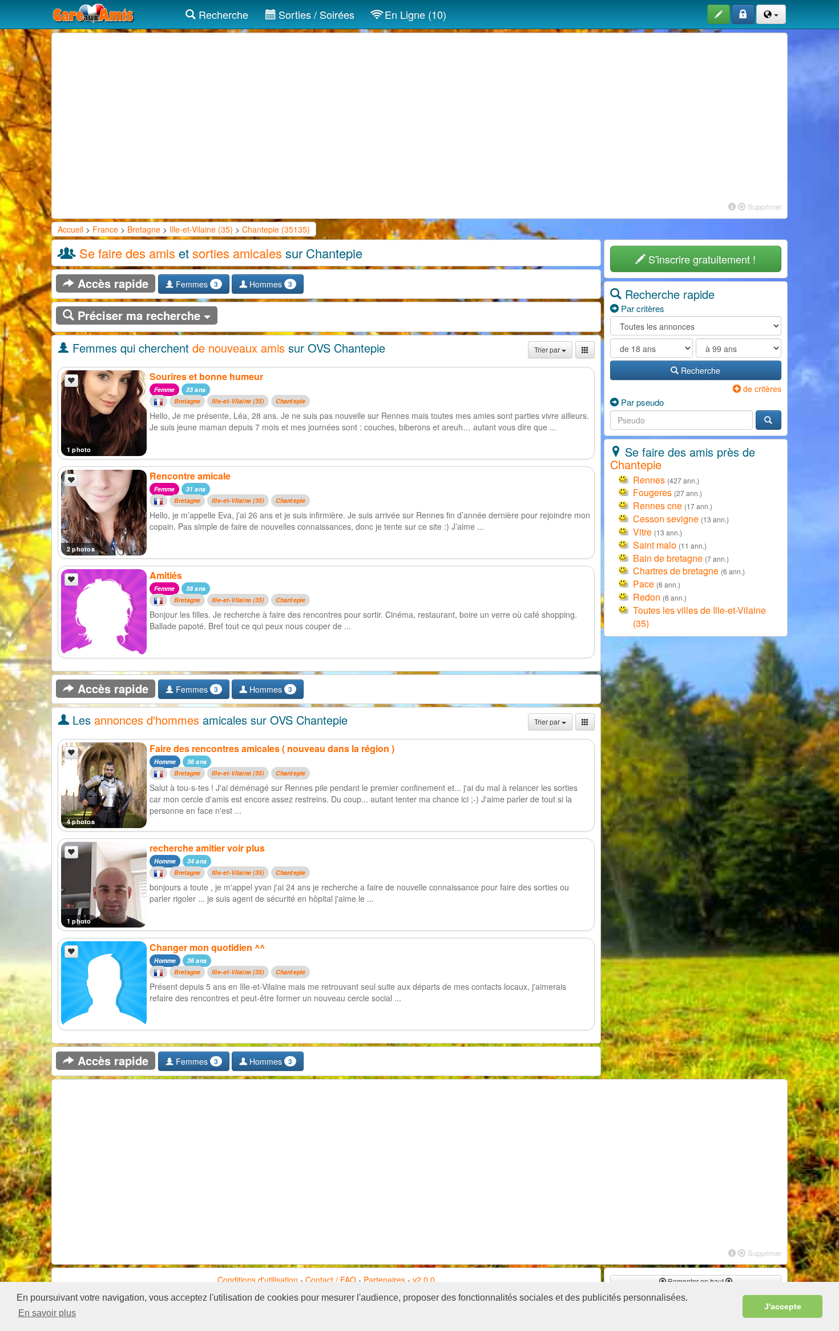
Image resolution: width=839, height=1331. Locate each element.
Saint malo (654, 544)
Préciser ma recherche (139, 315)
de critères (761, 388)
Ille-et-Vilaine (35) (201, 229)
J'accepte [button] (782, 1306)
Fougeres (652, 492)
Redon (646, 596)
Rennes (649, 479)
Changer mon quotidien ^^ (207, 947)
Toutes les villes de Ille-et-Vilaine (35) (699, 616)
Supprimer (763, 206)
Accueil (70, 229)
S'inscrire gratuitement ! (701, 258)
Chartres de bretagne (676, 570)
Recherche (222, 14)
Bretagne (143, 229)
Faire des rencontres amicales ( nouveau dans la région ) (272, 748)
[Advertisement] (419, 119)
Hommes (269, 284)
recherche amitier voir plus (207, 847)
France (105, 229)
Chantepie (290, 401)
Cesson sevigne (666, 518)
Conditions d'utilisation (257, 1279)
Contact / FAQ (330, 1279)
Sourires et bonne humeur (206, 376)
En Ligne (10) (414, 14)
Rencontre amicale (190, 475)
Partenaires (384, 1279)
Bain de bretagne (668, 558)
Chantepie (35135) (276, 229)
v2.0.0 (424, 1279)
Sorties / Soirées (315, 14)
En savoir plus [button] (47, 1313)
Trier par (548, 349)
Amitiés (166, 575)
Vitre (642, 531)
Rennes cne (657, 505)
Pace (643, 583)
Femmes (196, 284)
